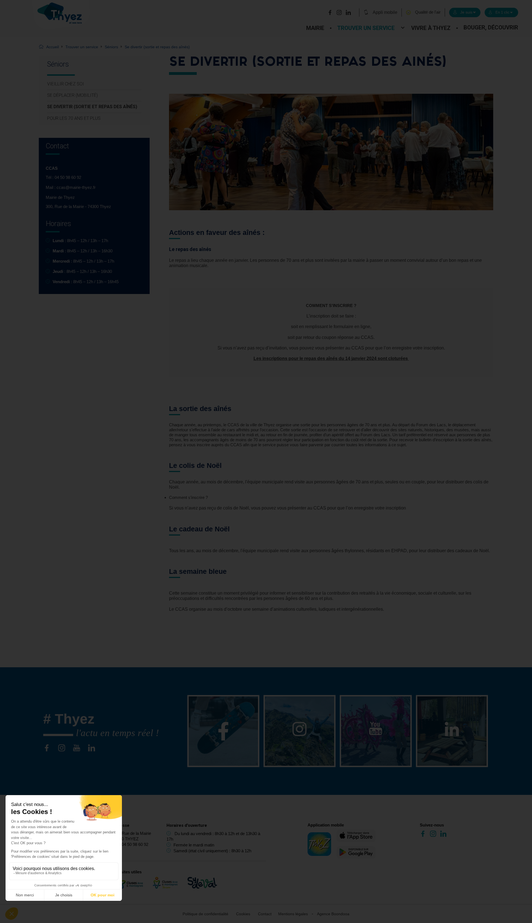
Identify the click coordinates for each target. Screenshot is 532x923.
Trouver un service (366, 28)
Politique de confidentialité (205, 914)
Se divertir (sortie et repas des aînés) (92, 107)
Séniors (111, 47)
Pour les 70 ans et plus (74, 118)
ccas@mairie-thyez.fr (76, 187)
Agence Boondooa (333, 914)
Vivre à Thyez (431, 28)
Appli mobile (385, 12)
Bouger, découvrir (491, 27)
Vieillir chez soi (65, 84)
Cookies (243, 914)
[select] (464, 12)
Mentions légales (293, 914)
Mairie (315, 28)
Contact (265, 914)
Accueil (52, 47)
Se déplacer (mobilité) (72, 95)
